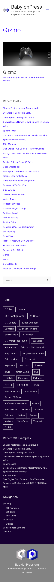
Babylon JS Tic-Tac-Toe (14, 185)
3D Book (21, 309)
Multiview (37, 378)
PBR (33, 77)
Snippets (9, 415)
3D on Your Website (28, 329)
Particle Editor (9, 222)
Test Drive (11, 515)
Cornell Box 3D (10, 264)
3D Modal (9, 329)
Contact (7, 531)
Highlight (9, 378)
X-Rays (8, 427)
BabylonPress (26, 7)
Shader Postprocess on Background (20, 108)
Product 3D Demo (13, 397)
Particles (22, 384)
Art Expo (7, 259)
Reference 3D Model (16, 403)
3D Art (8, 309)
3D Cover (35, 316)
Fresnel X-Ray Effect (13, 250)
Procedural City (10, 217)
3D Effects (10, 322)
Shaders (26, 409)
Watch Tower (9, 199)
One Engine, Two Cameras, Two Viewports (23, 149)
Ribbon (35, 403)
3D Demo (10, 512)
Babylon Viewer (12, 359)
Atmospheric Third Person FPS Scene (21, 171)
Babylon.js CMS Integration (33, 347)
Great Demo (22, 372)
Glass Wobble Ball (11, 167)
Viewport (37, 421)
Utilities (9, 524)
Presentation (31, 391)
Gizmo (9, 72)
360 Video (37, 341)
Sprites (21, 415)
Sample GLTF (11, 409)
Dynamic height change (14, 208)
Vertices (9, 421)
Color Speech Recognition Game (18, 117)
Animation (10, 347)
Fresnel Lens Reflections (15, 176)
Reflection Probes (11, 204)
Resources (8, 519)
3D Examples (9, 77)
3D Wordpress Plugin (16, 340)
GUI (36, 372)
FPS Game (24, 365)
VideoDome (23, 421)
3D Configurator (14, 315)
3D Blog (7, 503)
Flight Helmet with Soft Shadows (18, 241)
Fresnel (38, 365)
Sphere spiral (9, 130)
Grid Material (9, 190)
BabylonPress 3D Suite (33, 353)
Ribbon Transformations (14, 245)
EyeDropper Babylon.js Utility (17, 113)
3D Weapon (28, 334)
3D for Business (30, 322)
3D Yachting (9, 231)
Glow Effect (8, 236)
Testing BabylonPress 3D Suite (18, 162)
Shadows (39, 409)
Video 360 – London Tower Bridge (19, 268)
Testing (33, 415)
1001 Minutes (9, 144)
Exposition (10, 365)
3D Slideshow (11, 334)
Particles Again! (10, 213)
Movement (23, 378)
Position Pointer (12, 391)
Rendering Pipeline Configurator (18, 227)
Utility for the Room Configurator (18, 180)
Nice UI (8, 385)
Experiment (29, 359)
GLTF (27, 77)
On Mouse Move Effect (14, 194)
